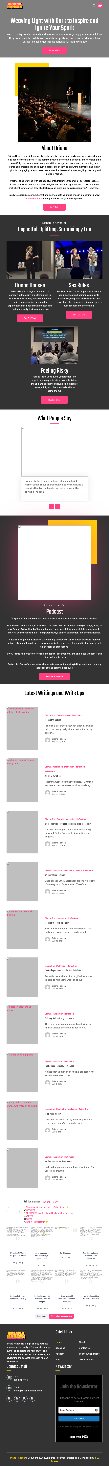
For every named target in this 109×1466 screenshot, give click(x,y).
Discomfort (50, 715)
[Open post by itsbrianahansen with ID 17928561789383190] (66, 1281)
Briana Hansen (59, 739)
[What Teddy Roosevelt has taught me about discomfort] (22, 832)
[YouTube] (9, 1399)
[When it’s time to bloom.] (22, 881)
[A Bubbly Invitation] (22, 780)
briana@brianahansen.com (28, 1390)
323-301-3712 (21, 1380)
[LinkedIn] (32, 1399)
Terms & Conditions (89, 1353)
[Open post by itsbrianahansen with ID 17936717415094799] (91, 1281)
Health (68, 715)
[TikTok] (25, 1399)
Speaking (60, 1348)
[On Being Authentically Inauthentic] (22, 1024)
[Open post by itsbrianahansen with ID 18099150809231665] (66, 1238)
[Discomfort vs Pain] (22, 728)
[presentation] (51, 506)
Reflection (80, 767)
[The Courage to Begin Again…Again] (22, 1072)
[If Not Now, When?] (22, 1120)
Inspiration (70, 819)
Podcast (59, 1353)
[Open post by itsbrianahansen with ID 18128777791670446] (42, 1238)
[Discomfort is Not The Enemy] (22, 929)
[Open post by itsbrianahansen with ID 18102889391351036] (18, 1281)
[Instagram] (17, 1399)
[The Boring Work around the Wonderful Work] (22, 977)
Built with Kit (79, 1436)
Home (58, 1342)
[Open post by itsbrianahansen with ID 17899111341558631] (42, 1281)
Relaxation (50, 771)
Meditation (58, 767)
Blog (57, 1359)
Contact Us (85, 1348)
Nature (79, 870)
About (82, 1342)
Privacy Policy (86, 1359)
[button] (99, 5)
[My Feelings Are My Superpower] (22, 1168)
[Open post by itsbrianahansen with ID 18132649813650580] (18, 1238)
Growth (60, 715)
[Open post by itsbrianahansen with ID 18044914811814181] (91, 1238)
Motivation (77, 715)
